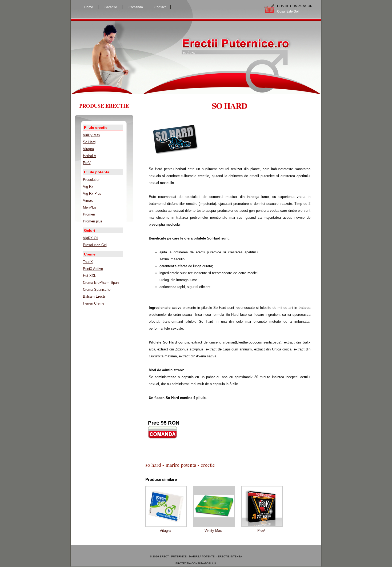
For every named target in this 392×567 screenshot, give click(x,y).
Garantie (111, 7)
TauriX (88, 262)
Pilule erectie (95, 127)
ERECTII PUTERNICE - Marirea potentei (187, 556)
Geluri (89, 230)
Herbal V (89, 156)
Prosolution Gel (95, 245)
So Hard (89, 142)
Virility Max (91, 135)
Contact (160, 7)
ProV (87, 163)
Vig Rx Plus (92, 193)
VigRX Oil (90, 238)
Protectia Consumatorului (196, 563)
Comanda (136, 7)
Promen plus (92, 221)
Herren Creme (93, 303)
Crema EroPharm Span (101, 283)
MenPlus (90, 207)
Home (88, 7)
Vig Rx (88, 187)
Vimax (88, 200)
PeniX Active (93, 269)
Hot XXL (89, 276)
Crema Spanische (96, 290)
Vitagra (88, 149)
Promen (89, 214)
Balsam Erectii (94, 296)
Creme (89, 254)
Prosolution (91, 180)
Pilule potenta (96, 172)
